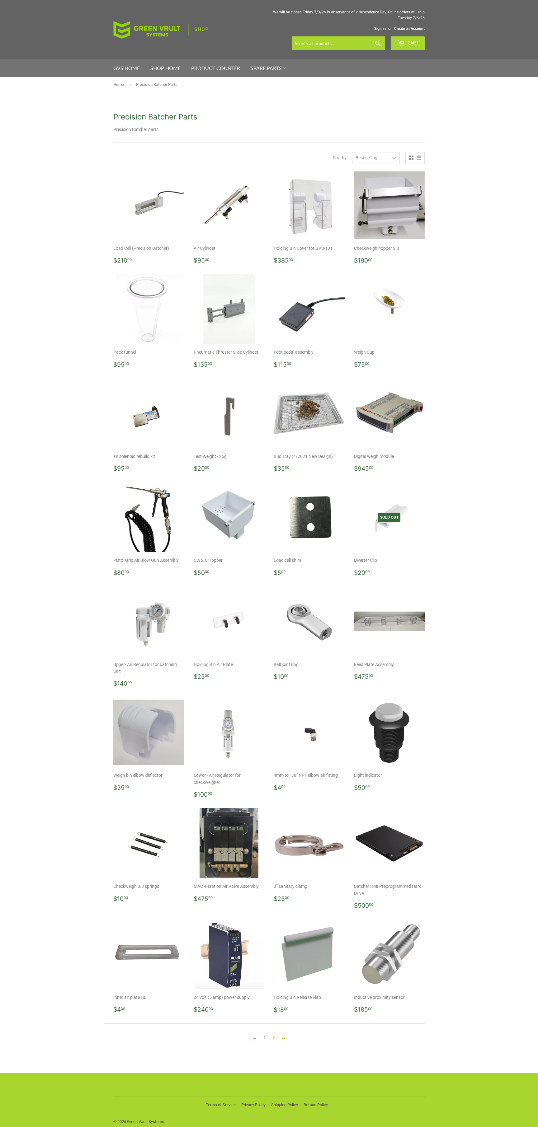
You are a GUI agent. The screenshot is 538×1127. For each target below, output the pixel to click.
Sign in (380, 28)
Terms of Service (221, 1104)
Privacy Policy (253, 1104)
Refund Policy (316, 1104)
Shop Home (165, 68)
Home (118, 84)
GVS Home (126, 68)
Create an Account (409, 28)
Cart (412, 42)
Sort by (340, 157)
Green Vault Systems (145, 1121)
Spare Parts (267, 68)
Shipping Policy (284, 1104)
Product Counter (215, 68)
